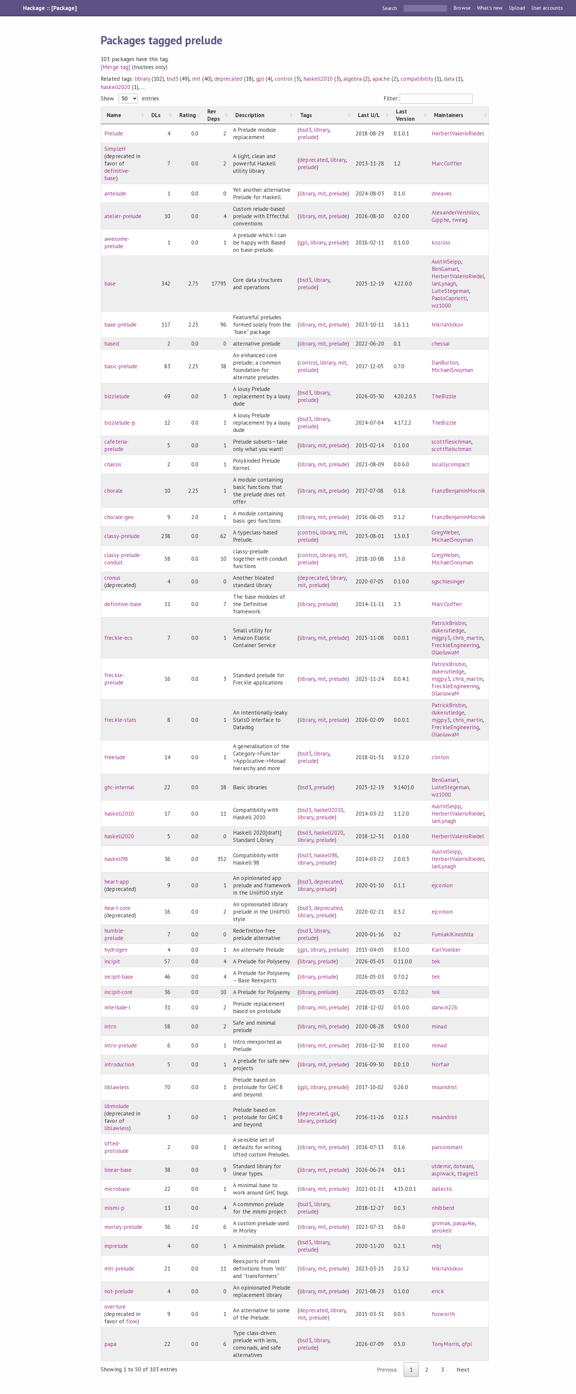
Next (463, 1369)
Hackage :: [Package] (49, 8)
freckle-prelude (114, 678)
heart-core (117, 908)
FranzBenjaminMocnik (458, 490)
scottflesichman (451, 441)
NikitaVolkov (447, 324)
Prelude (113, 133)
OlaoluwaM (445, 652)
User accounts (547, 8)
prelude (307, 137)
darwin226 (444, 1007)
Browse (461, 8)
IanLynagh (444, 283)
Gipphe (440, 219)
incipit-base (118, 976)
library (142, 78)
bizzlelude (116, 396)
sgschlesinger (448, 581)
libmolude (116, 1106)
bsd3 (172, 78)
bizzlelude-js (119, 422)
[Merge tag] (115, 67)
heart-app (116, 881)
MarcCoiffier (447, 163)
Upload (517, 8)
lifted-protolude (116, 1147)
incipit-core (118, 992)
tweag (459, 219)
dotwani (463, 1166)
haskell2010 (318, 78)
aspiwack (443, 1173)
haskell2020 (115, 87)
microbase (116, 1189)
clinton (440, 757)
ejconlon (442, 885)
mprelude (116, 1246)
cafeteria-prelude (116, 445)
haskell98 (116, 859)
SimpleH (114, 148)
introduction (119, 1064)
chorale (113, 490)
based (111, 343)
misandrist (444, 1087)
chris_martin (468, 637)
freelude (114, 757)
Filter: (391, 98)
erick (438, 1291)
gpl (260, 78)
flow (131, 1321)
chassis (112, 464)
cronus (112, 577)
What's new (490, 8)
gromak (441, 1223)
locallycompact (450, 464)
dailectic (442, 1189)
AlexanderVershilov (455, 212)
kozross (441, 242)
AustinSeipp (446, 261)
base (110, 283)
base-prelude (120, 324)
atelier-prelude (122, 216)
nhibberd (443, 1208)
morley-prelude (123, 1227)
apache (381, 78)
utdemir (441, 1166)
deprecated (228, 78)
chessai (440, 343)
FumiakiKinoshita (452, 934)
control (283, 78)
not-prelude (118, 1291)
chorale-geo (118, 517)
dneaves (441, 193)
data (449, 78)
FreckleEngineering (455, 645)
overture (114, 1306)
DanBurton (445, 362)
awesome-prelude (116, 242)
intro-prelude (120, 1045)
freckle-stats (120, 720)
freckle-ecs (118, 637)
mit (196, 78)
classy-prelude (121, 536)
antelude (115, 193)
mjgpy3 (441, 637)
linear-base (117, 1170)
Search (390, 8)
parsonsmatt (447, 1147)
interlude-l (117, 1007)
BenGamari (445, 269)
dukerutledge (448, 630)
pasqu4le (464, 1223)
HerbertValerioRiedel (458, 133)
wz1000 (441, 305)
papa (110, 1344)
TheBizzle (444, 396)
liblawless (116, 1087)
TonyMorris (445, 1344)
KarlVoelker (446, 949)
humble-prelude (114, 934)
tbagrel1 (467, 1173)
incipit (112, 961)
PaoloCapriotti (449, 298)
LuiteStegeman (450, 291)
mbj (436, 1246)
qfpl (467, 1344)
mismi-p (114, 1208)
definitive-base (122, 604)
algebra (352, 78)
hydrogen (115, 949)
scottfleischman (451, 449)
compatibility (417, 78)
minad (439, 1026)
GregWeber (445, 532)
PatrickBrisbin (448, 623)
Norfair (440, 1064)
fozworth (443, 1314)
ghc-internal (119, 787)
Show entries (130, 98)
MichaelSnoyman (452, 370)
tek (436, 961)
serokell (441, 1230)
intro (110, 1026)
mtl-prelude (119, 1268)
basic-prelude (120, 366)
